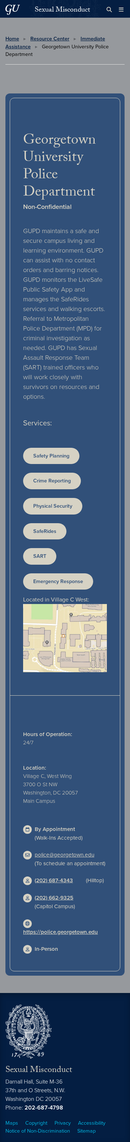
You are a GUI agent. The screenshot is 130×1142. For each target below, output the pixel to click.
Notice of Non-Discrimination (37, 1131)
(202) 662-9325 (54, 897)
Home (12, 39)
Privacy (63, 1123)
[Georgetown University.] (12, 9)
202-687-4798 (44, 1107)
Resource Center (49, 39)
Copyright (36, 1123)
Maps (11, 1123)
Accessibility (91, 1123)
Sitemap (86, 1131)
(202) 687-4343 (54, 880)
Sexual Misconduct (62, 10)
